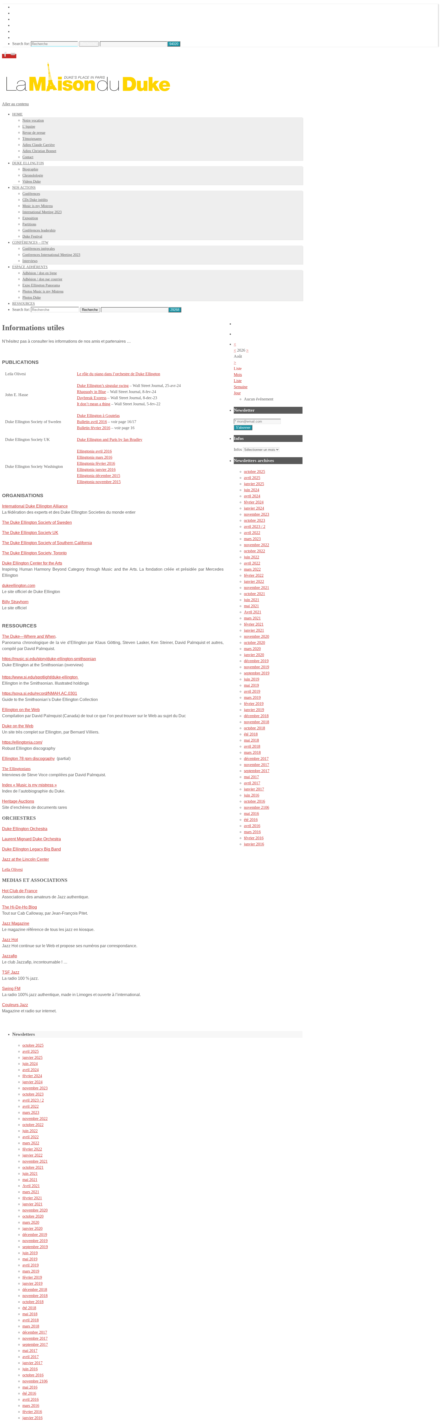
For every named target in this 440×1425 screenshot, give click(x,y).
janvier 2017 (254, 789)
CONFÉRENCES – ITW (33, 25)
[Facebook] (6, 56)
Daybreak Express (91, 398)
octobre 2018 (254, 728)
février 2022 (254, 575)
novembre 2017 (256, 764)
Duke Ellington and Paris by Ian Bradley (109, 439)
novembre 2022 (256, 545)
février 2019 (254, 703)
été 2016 (251, 819)
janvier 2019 (254, 710)
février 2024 (254, 502)
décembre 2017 (256, 758)
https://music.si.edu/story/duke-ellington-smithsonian (49, 659)
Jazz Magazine (15, 923)
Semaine (241, 387)
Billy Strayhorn (15, 602)
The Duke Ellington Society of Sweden (37, 522)
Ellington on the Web (21, 710)
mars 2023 (252, 539)
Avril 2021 (252, 612)
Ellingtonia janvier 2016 (96, 469)
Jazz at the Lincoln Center (25, 859)
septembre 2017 (256, 771)
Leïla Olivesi (12, 869)
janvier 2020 (254, 655)
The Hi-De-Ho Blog (19, 907)
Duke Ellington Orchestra (24, 829)
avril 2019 (252, 691)
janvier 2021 (254, 630)
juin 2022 (251, 557)
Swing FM (11, 988)
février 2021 (254, 624)
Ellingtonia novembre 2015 (99, 482)
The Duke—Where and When (29, 636)
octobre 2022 (254, 551)
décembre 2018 (256, 716)
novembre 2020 (256, 636)
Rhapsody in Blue (91, 392)
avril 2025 (252, 478)
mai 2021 (251, 606)
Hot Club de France (19, 891)
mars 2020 (252, 648)
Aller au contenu (15, 104)
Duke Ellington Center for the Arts (32, 563)
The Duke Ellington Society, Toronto (34, 553)
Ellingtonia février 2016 (96, 463)
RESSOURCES (25, 37)
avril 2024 (252, 496)
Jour (237, 393)
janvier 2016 (254, 844)
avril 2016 (252, 826)
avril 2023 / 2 (254, 526)
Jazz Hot (10, 940)
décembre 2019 (256, 661)
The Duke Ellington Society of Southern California (47, 543)
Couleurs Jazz (15, 1005)
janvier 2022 (254, 581)
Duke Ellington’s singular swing (103, 385)
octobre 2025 (254, 471)
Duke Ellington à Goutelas (98, 415)
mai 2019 (251, 685)
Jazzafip (9, 956)
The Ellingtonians (16, 769)
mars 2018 (252, 752)
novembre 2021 (256, 587)
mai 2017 (251, 777)
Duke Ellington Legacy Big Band (31, 849)
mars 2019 (252, 697)
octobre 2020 (254, 642)
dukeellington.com (18, 585)
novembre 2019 (256, 667)
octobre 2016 (254, 801)
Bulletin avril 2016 (92, 422)
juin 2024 (251, 490)
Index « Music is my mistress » (29, 785)
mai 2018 (251, 740)
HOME (18, 7)
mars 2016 (252, 832)
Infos (238, 449)
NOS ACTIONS (25, 19)
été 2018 (251, 734)
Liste (238, 381)
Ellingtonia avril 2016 (94, 451)
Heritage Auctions (18, 801)
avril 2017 (252, 783)
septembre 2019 (256, 673)
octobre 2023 (254, 520)
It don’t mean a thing (93, 404)
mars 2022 (252, 569)
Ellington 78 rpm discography (28, 758)
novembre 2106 (256, 807)
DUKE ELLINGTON (30, 13)
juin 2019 (251, 679)
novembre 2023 (256, 514)
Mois (238, 374)
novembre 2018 (256, 722)
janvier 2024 (254, 508)
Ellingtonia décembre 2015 (98, 475)
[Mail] (13, 56)
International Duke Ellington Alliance (35, 506)
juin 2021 (251, 600)
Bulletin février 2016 (93, 428)
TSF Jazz (10, 972)
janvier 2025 (254, 484)
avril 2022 (252, 532)
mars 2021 (252, 618)
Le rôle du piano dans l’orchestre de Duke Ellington (118, 374)
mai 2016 (251, 813)
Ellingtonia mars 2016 (94, 457)
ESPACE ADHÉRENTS (32, 31)
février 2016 (254, 838)
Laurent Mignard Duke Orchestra (31, 839)
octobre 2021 (254, 594)
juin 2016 (251, 795)
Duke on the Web (17, 726)
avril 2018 (252, 746)
